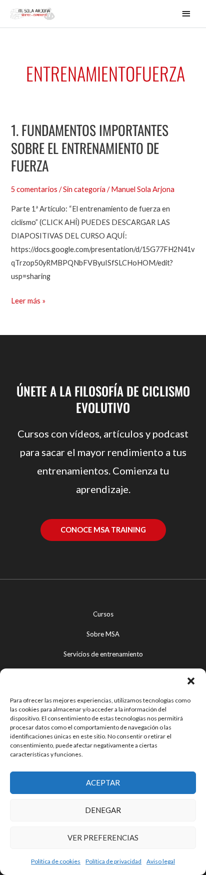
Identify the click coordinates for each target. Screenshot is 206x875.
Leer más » (28, 299)
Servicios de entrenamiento (103, 654)
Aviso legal (160, 861)
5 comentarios (34, 189)
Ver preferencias (103, 837)
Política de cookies (55, 861)
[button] (191, 681)
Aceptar (103, 782)
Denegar (103, 810)
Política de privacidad (114, 861)
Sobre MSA (103, 634)
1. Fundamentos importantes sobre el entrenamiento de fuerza (89, 148)
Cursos (103, 614)
